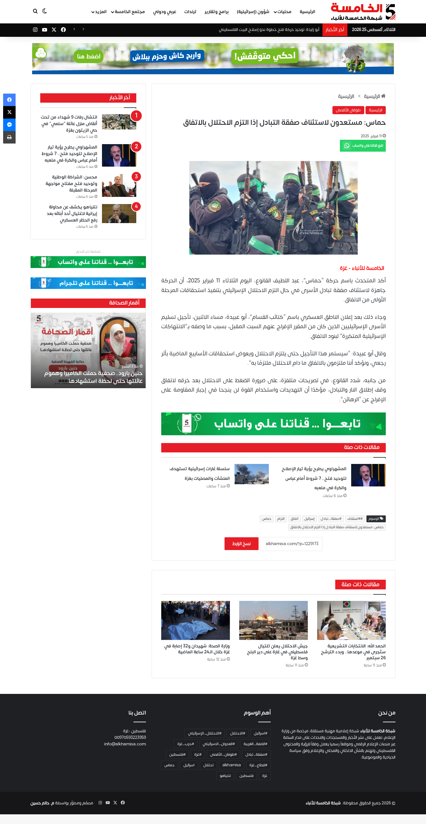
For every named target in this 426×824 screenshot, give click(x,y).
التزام (281, 519)
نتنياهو (225, 776)
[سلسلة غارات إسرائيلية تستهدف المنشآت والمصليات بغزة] (252, 474)
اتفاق (294, 519)
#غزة (197, 754)
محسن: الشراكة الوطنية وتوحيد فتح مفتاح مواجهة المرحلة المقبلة (71, 183)
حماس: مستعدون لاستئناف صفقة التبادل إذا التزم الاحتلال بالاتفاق (337, 527)
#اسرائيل (260, 733)
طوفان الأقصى (348, 110)
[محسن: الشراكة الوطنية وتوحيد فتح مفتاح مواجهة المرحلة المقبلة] (119, 185)
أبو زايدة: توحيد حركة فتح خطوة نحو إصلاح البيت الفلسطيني (269, 29)
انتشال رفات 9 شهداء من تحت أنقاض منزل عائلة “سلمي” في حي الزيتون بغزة (69, 124)
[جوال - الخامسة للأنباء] (213, 58)
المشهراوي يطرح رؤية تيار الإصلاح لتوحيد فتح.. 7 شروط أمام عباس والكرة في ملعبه (314, 478)
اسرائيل (189, 765)
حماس (266, 519)
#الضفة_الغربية (255, 744)
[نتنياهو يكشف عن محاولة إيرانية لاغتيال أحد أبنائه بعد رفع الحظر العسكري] (119, 213)
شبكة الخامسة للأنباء (323, 803)
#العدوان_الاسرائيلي (219, 744)
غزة (264, 776)
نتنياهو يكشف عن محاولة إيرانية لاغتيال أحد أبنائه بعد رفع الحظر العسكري (72, 213)
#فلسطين (177, 754)
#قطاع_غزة (258, 765)
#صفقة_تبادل (331, 519)
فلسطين (247, 776)
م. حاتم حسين (42, 803)
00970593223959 (130, 737)
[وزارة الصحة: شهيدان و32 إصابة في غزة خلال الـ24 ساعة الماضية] (195, 620)
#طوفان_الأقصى (223, 754)
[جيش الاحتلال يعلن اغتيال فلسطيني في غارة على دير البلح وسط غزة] (273, 620)
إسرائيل (309, 519)
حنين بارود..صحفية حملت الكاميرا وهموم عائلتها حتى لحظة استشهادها (119, 377)
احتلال (208, 765)
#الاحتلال (237, 733)
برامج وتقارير (217, 11)
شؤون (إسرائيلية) (253, 11)
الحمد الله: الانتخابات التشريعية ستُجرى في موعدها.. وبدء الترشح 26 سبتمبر (353, 651)
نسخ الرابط (241, 543)
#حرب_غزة (185, 744)
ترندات (190, 11)
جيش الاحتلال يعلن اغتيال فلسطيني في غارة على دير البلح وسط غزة (277, 651)
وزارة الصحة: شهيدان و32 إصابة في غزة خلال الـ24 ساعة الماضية (197, 649)
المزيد (101, 11)
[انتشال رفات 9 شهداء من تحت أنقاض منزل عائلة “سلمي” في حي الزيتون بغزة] (119, 122)
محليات (285, 11)
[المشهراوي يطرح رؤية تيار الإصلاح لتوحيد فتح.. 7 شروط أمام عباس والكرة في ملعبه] (368, 475)
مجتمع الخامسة (130, 11)
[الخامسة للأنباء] (363, 12)
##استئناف (355, 519)
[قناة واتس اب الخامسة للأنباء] (273, 423)
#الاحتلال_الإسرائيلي (204, 733)
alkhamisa (231, 765)
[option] (113, 350)
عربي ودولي (164, 11)
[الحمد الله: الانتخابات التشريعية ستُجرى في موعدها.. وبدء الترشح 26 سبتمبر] (351, 620)
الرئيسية (307, 11)
